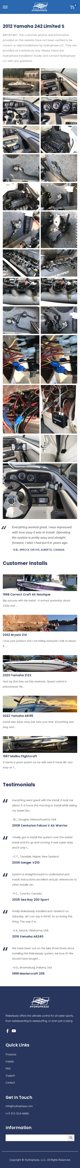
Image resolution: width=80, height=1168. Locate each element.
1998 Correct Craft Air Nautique (26, 594)
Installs (10, 1061)
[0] (72, 7)
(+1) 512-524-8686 (17, 1113)
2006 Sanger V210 (26, 862)
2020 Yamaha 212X (17, 675)
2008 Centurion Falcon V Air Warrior (40, 825)
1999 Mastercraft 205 (28, 973)
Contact (10, 1082)
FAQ (8, 1068)
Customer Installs (25, 563)
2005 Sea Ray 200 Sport (30, 899)
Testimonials (19, 784)
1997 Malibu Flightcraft (20, 756)
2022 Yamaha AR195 (18, 715)
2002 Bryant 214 (15, 634)
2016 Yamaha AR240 (27, 936)
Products (11, 1054)
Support (10, 1075)
